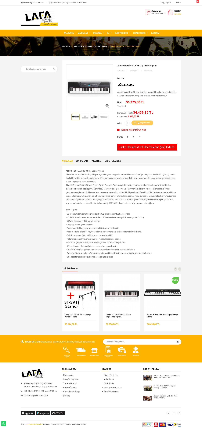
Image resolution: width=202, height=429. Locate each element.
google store (28, 413)
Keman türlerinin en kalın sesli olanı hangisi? (165, 397)
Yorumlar (82, 161)
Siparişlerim (109, 383)
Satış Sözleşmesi (70, 379)
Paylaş (127, 136)
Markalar (83, 33)
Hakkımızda (68, 375)
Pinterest (139, 136)
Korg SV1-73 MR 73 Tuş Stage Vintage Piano (78, 316)
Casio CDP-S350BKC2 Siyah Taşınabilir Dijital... (118, 316)
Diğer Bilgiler (113, 161)
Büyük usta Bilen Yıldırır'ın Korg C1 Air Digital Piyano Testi (167, 376)
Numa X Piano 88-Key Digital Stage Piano (162, 316)
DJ (108, 33)
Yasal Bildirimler (70, 383)
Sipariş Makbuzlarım (113, 387)
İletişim (155, 33)
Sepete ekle (145, 123)
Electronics (121, 33)
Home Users (139, 33)
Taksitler (96, 161)
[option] (75, 117)
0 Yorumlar (134, 71)
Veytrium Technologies (62, 424)
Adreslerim (109, 379)
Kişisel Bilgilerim (111, 375)
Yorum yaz (148, 71)
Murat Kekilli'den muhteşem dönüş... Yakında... (164, 387)
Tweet (133, 136)
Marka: (120, 78)
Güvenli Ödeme (70, 387)
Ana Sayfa (69, 33)
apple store (43, 413)
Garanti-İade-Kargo (71, 392)
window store (58, 413)
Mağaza (97, 33)
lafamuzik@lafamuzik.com (36, 395)
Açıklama (67, 161)
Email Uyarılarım (111, 392)
